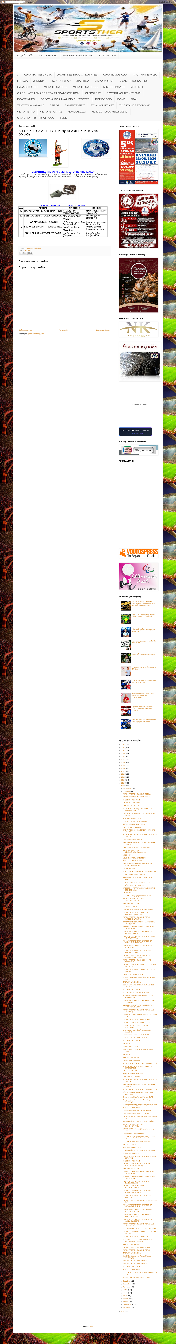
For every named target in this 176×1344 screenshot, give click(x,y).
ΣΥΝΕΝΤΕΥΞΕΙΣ (75, 105)
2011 (123, 1311)
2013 (123, 783)
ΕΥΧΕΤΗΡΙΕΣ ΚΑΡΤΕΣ (134, 80)
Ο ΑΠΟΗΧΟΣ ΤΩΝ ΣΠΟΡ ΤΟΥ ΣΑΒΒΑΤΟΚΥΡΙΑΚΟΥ (48, 93)
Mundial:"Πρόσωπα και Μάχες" (110, 111)
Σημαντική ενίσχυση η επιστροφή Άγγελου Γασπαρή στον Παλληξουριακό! (143, 695)
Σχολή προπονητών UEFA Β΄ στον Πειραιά (137, 1110)
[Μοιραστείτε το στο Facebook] (28, 253)
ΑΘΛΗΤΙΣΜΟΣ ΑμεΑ (115, 74)
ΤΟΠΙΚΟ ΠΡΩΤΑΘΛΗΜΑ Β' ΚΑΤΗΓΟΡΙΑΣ (137, 794)
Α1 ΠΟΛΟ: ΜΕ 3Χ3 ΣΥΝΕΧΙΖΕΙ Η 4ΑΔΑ (136, 992)
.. (17, 74)
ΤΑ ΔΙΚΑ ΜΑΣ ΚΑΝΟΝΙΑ (130, 906)
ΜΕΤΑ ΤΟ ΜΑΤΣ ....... (85, 87)
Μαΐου (125, 1296)
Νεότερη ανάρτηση (25, 330)
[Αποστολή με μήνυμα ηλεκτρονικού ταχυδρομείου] (21, 253)
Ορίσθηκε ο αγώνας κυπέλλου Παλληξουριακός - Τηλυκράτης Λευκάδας (142, 708)
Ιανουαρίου (127, 1307)
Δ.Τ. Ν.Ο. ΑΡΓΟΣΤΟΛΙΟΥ (131, 803)
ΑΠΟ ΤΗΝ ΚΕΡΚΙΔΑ (145, 74)
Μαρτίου (126, 1301)
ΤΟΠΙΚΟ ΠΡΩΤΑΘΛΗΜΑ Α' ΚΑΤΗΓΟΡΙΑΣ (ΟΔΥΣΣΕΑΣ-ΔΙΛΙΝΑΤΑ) (136, 918)
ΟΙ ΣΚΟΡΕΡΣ (93, 93)
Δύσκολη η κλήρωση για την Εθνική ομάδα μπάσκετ (140, 1105)
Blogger (90, 1326)
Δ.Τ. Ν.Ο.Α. (126, 1043)
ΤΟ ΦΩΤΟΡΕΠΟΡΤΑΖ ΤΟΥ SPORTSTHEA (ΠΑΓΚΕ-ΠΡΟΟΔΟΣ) (137, 1215)
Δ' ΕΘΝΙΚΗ (39, 80)
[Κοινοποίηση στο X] (26, 253)
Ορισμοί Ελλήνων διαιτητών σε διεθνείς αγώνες (138, 1121)
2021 (123, 759)
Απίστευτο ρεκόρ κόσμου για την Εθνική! (136, 1277)
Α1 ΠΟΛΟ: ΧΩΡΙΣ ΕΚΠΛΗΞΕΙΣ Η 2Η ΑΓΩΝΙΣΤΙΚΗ (139, 1229)
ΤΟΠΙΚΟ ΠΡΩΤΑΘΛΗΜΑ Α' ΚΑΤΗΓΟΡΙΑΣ (136, 797)
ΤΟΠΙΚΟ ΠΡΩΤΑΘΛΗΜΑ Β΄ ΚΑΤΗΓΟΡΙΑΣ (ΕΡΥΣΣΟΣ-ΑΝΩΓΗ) (137, 961)
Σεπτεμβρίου (127, 1284)
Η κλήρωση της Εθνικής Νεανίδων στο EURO (138, 1097)
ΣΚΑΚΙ (134, 99)
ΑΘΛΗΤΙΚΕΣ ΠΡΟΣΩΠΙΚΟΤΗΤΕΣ (77, 74)
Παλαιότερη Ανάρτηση (103, 330)
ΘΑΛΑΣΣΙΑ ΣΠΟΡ (27, 87)
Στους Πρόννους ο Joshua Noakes (143, 654)
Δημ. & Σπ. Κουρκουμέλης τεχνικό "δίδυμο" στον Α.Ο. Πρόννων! (143, 615)
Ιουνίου (125, 1293)
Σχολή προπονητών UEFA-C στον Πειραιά (137, 1113)
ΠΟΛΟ (121, 99)
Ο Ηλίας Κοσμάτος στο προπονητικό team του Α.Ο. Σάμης (144, 681)
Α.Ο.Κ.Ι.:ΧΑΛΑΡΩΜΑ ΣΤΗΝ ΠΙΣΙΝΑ (134, 858)
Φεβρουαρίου (127, 1304)
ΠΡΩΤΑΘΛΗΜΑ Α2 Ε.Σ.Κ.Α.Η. (132, 818)
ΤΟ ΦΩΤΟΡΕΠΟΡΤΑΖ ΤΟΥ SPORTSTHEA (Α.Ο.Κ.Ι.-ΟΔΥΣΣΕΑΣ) (137, 1220)
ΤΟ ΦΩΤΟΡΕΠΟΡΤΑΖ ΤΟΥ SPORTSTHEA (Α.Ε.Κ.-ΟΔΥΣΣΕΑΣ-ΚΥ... (137, 864)
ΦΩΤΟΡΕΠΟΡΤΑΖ (51, 111)
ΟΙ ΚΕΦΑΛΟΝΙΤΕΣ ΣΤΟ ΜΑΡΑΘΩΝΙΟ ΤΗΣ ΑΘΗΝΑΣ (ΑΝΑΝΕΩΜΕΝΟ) (137, 1240)
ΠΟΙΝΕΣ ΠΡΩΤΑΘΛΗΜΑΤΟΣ (132, 861)
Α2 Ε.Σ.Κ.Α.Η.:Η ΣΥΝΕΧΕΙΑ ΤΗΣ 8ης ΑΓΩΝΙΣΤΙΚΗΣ (140, 871)
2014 (123, 780)
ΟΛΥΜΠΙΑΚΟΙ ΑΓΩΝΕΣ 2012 (123, 93)
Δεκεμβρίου (127, 788)
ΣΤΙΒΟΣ (54, 105)
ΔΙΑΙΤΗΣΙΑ (82, 80)
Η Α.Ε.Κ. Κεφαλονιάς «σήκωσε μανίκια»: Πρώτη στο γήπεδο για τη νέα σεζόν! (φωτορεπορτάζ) (143, 603)
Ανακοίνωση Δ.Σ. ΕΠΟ (130, 1046)
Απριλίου (126, 1298)
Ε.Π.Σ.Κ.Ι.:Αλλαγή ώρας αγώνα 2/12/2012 (137, 896)
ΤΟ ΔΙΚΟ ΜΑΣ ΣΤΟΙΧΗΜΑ (135, 105)
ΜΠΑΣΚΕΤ (136, 87)
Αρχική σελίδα (25, 55)
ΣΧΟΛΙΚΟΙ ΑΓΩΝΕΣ (102, 105)
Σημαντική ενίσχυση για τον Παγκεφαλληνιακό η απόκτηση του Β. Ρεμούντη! (144, 629)
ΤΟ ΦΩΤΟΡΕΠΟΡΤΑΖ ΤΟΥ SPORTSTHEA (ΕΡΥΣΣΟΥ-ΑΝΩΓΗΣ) (137, 932)
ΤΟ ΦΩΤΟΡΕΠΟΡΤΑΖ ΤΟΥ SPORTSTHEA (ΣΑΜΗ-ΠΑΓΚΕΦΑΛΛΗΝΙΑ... (137, 942)
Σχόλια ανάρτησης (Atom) (36, 333)
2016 (123, 774)
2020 (123, 762)
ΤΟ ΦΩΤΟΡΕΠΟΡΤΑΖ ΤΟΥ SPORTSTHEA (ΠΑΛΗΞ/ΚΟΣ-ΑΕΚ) (137, 1182)
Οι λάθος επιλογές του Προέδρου (134, 874)
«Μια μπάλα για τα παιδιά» (131, 1060)
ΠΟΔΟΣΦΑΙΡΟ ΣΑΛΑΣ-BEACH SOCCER (65, 99)
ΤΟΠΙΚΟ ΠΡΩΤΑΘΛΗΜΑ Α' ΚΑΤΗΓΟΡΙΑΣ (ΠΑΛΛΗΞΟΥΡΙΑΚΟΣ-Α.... (136, 1186)
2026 (123, 744)
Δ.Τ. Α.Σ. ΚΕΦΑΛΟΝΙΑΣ (130, 1144)
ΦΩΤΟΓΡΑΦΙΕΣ (48, 55)
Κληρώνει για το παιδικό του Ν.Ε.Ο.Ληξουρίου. (138, 909)
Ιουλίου (125, 1290)
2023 (123, 753)
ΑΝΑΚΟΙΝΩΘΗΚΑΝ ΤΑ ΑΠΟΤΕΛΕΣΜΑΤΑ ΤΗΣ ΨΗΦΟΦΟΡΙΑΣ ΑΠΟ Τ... (138, 1006)
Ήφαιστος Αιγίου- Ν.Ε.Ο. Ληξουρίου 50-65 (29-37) (139, 1150)
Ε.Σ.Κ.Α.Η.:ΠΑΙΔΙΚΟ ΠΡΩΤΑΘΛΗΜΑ (135, 821)
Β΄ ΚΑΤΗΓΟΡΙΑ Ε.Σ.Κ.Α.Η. (131, 800)
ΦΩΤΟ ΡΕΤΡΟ (26, 111)
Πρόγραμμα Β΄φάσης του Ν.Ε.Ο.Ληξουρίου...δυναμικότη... (134, 851)
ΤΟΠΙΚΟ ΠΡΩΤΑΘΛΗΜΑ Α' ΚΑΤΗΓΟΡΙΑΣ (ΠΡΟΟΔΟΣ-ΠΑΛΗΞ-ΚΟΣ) (136, 913)
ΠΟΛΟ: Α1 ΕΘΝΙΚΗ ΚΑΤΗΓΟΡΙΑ (134, 824)
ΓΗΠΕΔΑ (22, 80)
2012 (123, 786)
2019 (123, 765)
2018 (123, 768)
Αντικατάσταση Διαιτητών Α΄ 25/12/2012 (136, 1035)
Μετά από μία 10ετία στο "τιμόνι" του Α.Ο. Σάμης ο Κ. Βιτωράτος (144, 720)
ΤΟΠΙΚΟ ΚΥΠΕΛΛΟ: (130, 869)
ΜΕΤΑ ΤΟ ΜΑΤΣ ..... (55, 87)
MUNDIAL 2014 (77, 111)
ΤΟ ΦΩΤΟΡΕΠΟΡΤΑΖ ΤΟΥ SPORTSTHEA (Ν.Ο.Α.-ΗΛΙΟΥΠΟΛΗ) (137, 1210)
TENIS (64, 117)
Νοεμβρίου (126, 791)
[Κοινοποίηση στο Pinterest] (31, 253)
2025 (123, 747)
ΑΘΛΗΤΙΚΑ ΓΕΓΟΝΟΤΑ (38, 74)
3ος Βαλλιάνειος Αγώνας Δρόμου (133, 1134)
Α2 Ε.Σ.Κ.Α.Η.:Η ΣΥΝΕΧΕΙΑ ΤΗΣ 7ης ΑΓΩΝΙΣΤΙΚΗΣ (140, 1063)
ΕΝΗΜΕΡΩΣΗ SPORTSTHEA (133, 974)
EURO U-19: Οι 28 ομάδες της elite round (136, 847)
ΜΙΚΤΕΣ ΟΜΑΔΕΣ (114, 87)
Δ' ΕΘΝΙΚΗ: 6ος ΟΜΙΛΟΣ (131, 806)
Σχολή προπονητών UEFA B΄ (132, 839)
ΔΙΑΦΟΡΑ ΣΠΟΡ (104, 80)
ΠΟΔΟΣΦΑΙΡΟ (26, 99)
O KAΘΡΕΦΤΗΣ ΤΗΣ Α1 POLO (35, 117)
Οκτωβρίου (127, 1281)
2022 (123, 756)
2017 (123, 771)
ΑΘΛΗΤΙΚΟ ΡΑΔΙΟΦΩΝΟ (78, 55)
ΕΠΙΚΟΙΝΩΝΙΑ (107, 55)
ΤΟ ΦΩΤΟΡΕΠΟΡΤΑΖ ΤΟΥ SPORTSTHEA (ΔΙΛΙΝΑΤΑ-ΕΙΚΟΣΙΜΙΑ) (137, 1206)
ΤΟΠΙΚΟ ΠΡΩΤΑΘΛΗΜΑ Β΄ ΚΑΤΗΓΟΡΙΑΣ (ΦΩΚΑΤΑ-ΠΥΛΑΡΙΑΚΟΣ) (137, 956)
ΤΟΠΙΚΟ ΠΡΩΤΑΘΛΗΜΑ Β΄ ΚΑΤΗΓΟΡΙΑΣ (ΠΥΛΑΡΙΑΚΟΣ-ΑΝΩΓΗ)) (137, 1191)
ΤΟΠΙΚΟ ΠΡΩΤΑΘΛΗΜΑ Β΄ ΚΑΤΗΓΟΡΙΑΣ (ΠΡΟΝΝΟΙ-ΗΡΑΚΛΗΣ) (137, 951)
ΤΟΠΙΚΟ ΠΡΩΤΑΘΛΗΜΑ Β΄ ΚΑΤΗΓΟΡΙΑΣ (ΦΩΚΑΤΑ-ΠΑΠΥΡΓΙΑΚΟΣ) (137, 1164)
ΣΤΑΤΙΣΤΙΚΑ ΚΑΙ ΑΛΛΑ (30, 105)
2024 (123, 750)
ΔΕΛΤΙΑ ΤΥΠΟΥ (61, 80)
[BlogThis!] (23, 253)
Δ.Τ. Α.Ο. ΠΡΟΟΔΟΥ (130, 1071)
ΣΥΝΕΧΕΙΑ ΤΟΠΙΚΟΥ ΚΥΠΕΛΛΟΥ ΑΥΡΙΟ (136, 882)
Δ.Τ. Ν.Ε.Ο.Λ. (127, 893)
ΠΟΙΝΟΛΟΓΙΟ (103, 99)
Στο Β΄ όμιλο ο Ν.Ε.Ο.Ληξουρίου (133, 885)
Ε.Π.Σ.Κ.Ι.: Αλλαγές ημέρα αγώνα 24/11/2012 (137, 1141)
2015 (123, 777)
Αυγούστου (127, 1287)
